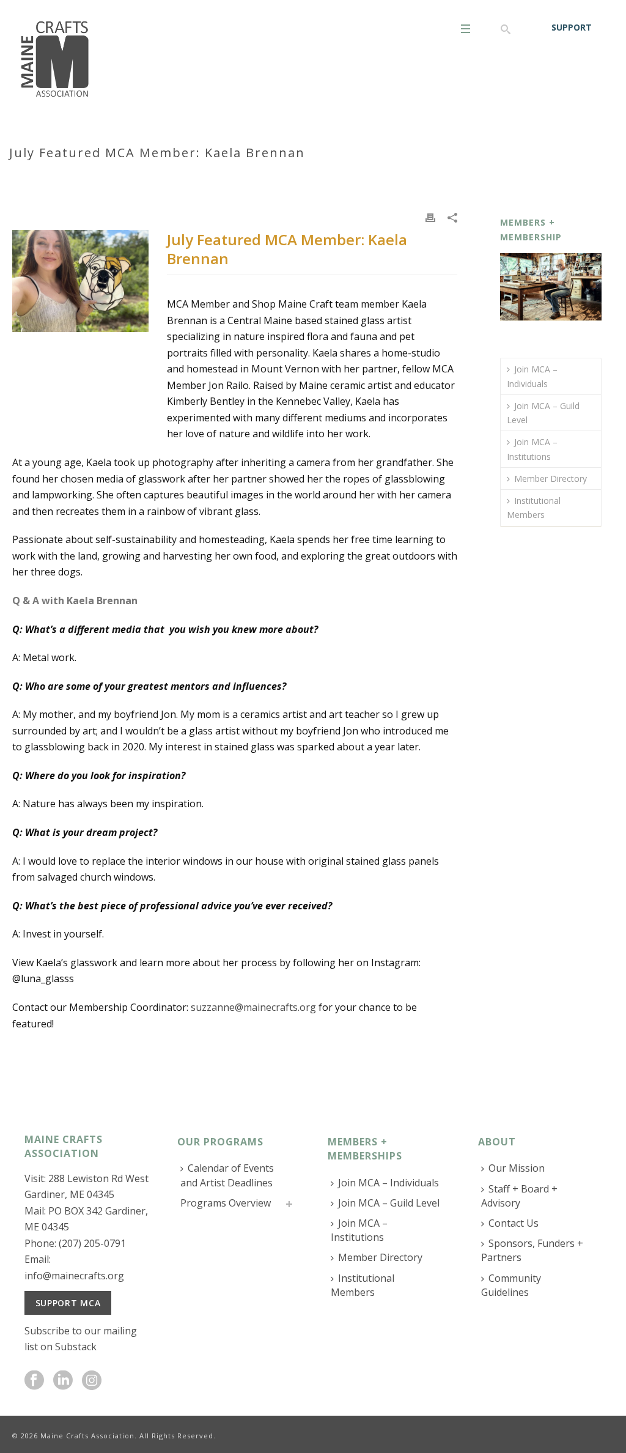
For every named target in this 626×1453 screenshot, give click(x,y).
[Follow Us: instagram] (91, 1380)
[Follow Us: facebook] (34, 1380)
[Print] (430, 216)
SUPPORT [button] (571, 27)
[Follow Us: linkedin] (63, 1380)
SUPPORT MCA (68, 1303)
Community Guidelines (511, 1285)
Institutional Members (534, 507)
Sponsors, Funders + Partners (532, 1250)
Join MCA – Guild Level (543, 413)
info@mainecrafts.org (74, 1275)
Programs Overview (225, 1203)
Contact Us (513, 1223)
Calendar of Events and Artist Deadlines (227, 1175)
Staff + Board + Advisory (519, 1196)
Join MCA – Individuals (532, 376)
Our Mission (516, 1168)
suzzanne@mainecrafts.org (253, 1007)
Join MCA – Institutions (532, 449)
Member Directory (550, 478)
